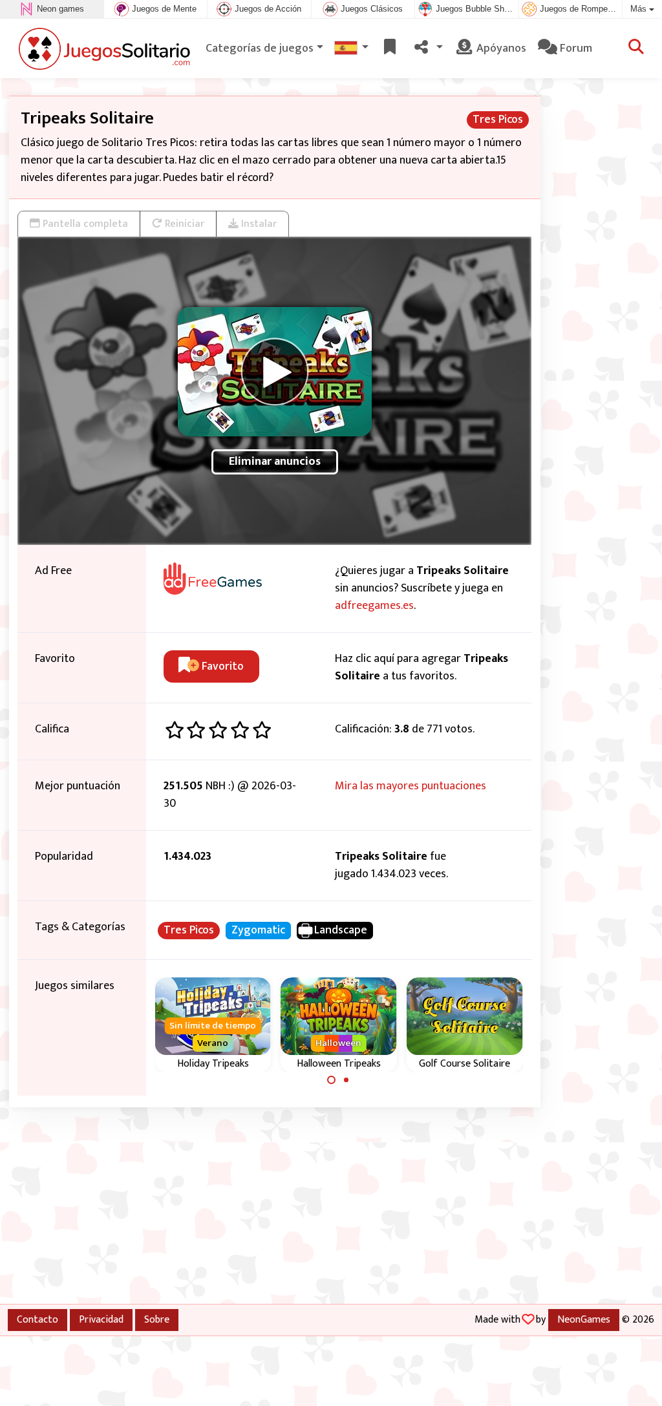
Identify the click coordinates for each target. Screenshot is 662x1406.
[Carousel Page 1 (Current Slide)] (331, 1080)
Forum (574, 48)
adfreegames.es (374, 605)
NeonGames (583, 1319)
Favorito (221, 666)
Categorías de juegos (260, 48)
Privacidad (101, 1319)
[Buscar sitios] (636, 48)
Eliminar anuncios (275, 461)
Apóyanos (500, 48)
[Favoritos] (389, 48)
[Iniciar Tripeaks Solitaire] (274, 371)
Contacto (37, 1319)
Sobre (156, 1319)
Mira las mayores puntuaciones (410, 786)
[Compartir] (427, 48)
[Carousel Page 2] (345, 1080)
